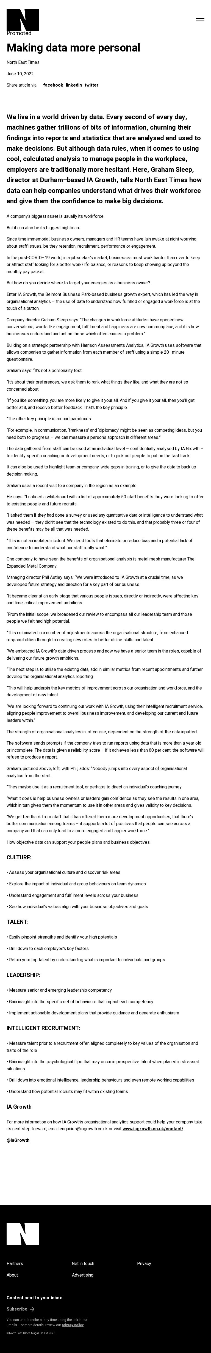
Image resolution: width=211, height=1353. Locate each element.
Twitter (92, 85)
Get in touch (83, 1263)
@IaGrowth (18, 1140)
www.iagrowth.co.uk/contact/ (153, 1129)
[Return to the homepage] (62, 20)
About (12, 1275)
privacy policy (73, 1325)
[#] (200, 19)
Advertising (82, 1275)
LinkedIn (74, 85)
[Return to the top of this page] (105, 1234)
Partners (15, 1263)
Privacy (144, 1263)
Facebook (53, 85)
